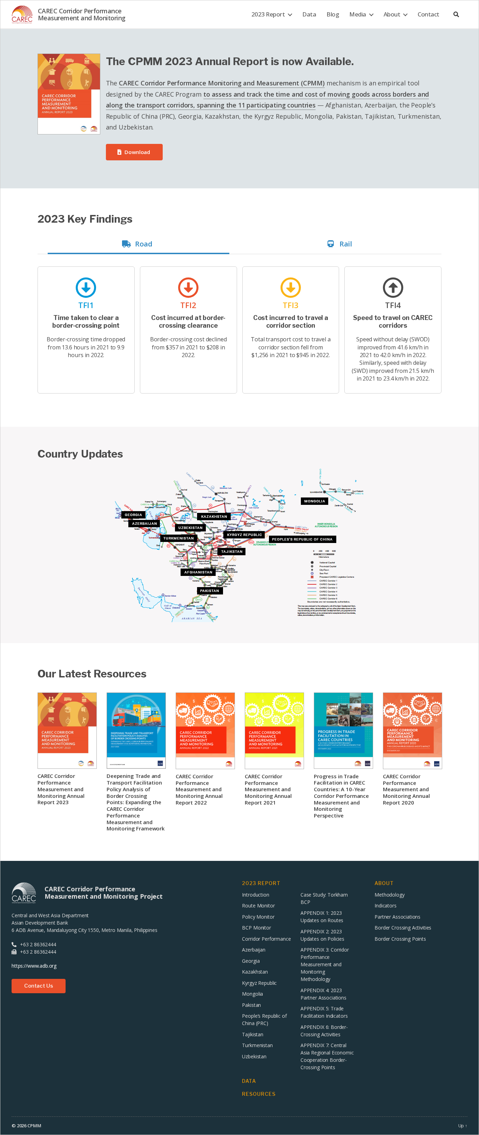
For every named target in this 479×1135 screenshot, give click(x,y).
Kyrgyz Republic (259, 983)
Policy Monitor (258, 916)
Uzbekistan (254, 1056)
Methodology (389, 894)
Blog (332, 14)
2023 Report (268, 14)
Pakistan (251, 1005)
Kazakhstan (255, 971)
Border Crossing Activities (403, 927)
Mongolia (252, 993)
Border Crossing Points (400, 938)
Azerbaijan (253, 949)
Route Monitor (258, 905)
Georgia (250, 961)
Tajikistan (252, 1034)
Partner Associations (397, 916)
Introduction (255, 894)
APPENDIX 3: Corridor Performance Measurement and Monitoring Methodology (325, 964)
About (392, 14)
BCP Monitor (256, 927)
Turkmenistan (257, 1045)
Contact (428, 14)
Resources (259, 1094)
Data (309, 14)
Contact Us (38, 986)
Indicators (386, 905)
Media (357, 14)
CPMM (34, 1125)
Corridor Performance (266, 938)
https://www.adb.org (34, 965)
